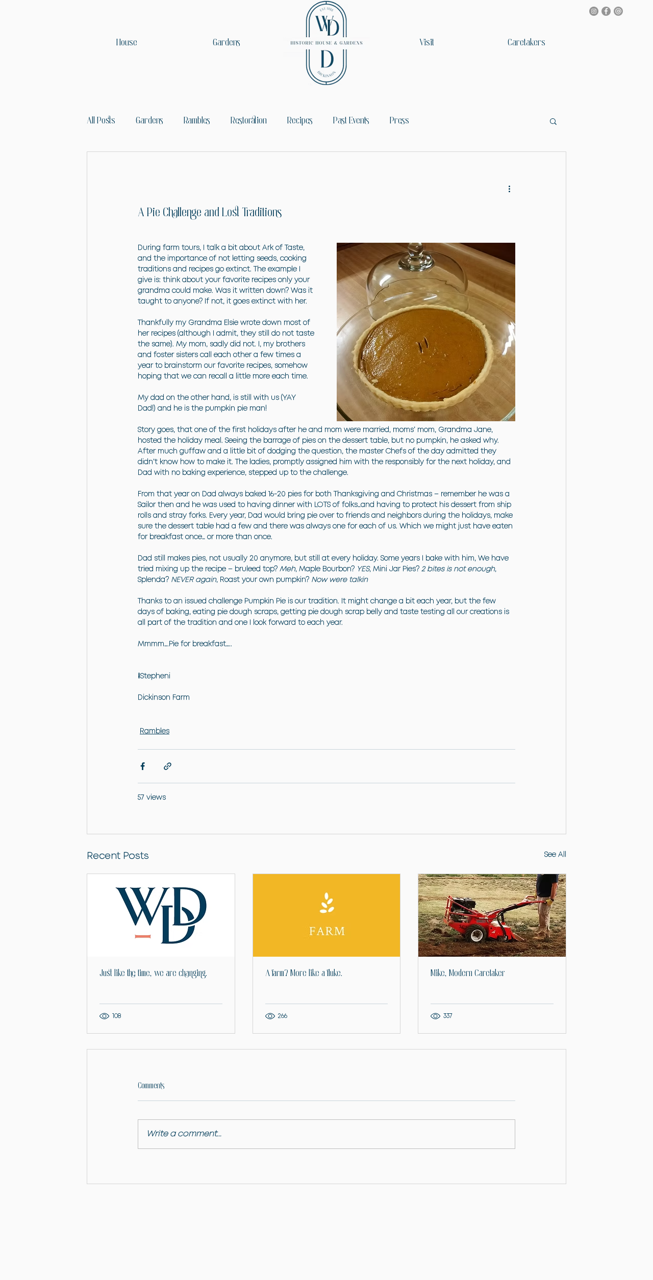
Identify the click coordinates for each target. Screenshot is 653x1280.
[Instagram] (593, 11)
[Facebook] (606, 11)
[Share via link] (167, 766)
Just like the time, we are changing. (153, 974)
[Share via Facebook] (142, 766)
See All (555, 855)
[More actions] (509, 189)
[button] (553, 121)
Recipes (300, 121)
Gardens (149, 121)
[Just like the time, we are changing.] (161, 915)
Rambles (197, 121)
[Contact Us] (618, 11)
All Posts (101, 121)
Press (399, 121)
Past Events (351, 121)
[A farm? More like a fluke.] (326, 915)
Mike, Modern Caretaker (468, 974)
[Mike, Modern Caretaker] (492, 915)
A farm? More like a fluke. (303, 974)
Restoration (249, 121)
